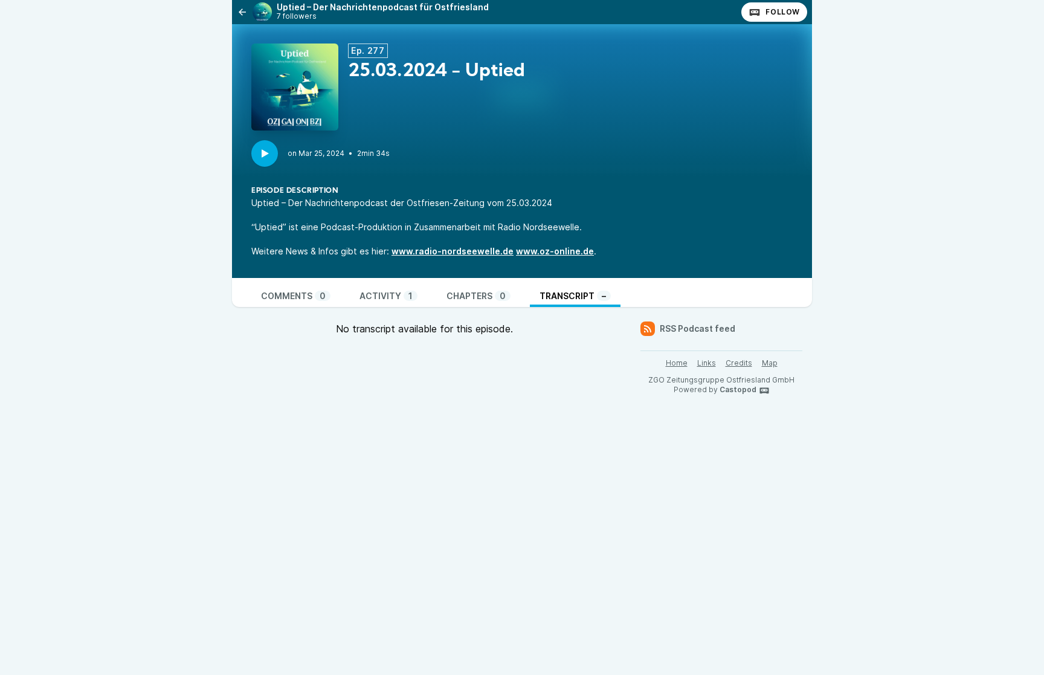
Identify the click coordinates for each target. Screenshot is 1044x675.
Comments (293, 296)
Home (677, 362)
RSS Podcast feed (697, 328)
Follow (782, 11)
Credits (739, 362)
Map (770, 362)
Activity (386, 296)
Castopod (738, 389)
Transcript (573, 296)
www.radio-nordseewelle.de (453, 251)
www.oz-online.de (555, 251)
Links (706, 362)
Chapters (476, 296)
